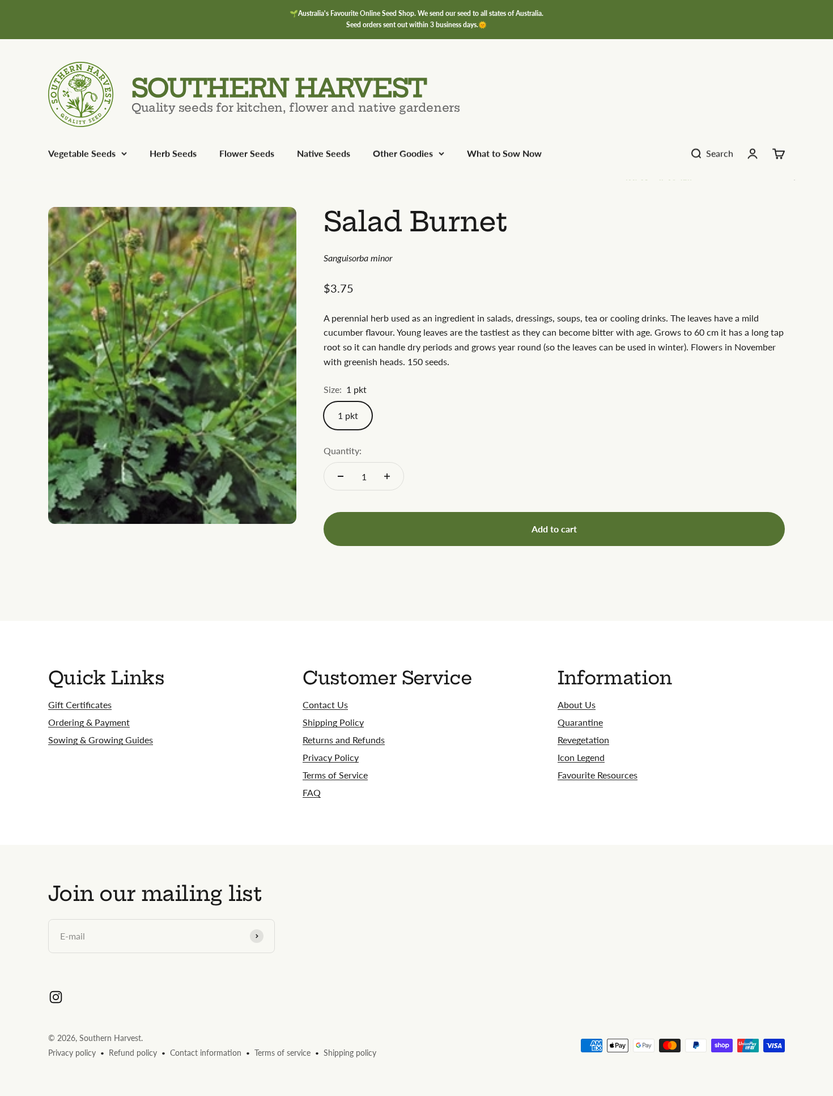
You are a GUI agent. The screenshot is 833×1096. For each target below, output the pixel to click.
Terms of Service (335, 774)
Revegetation (583, 739)
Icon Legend (581, 757)
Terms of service (282, 1052)
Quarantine (580, 722)
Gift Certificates (80, 704)
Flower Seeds (246, 153)
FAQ (312, 792)
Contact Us (325, 704)
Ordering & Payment (89, 722)
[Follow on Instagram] (55, 997)
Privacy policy (72, 1052)
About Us (577, 704)
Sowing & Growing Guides (100, 739)
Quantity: (343, 450)
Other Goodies (403, 153)
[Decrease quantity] (340, 476)
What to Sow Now (504, 153)
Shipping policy (350, 1052)
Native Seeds (323, 153)
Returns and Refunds (344, 739)
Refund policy (133, 1052)
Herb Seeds (173, 153)
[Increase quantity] (387, 476)
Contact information (205, 1052)
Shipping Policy (333, 722)
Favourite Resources (598, 774)
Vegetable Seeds (82, 153)
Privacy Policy (331, 757)
